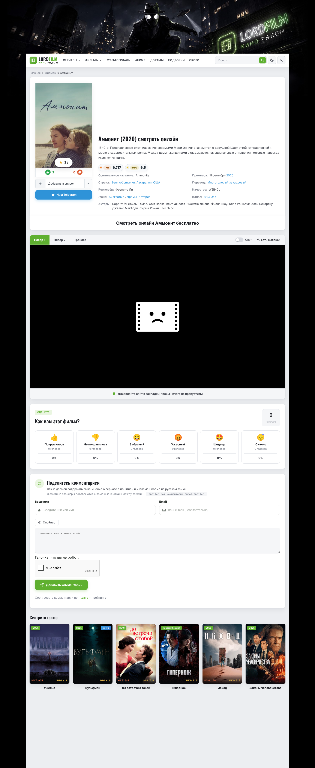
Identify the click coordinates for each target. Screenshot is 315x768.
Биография (117, 196)
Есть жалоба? (270, 240)
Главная (35, 73)
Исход (222, 688)
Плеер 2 (60, 240)
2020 (230, 175)
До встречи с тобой (136, 688)
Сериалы (70, 60)
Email (163, 501)
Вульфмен (92, 688)
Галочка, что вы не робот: (57, 557)
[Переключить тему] (272, 60)
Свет (248, 239)
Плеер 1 (39, 240)
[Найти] (262, 60)
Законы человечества (265, 688)
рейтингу (99, 597)
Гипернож (179, 688)
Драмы (132, 196)
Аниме (140, 60)
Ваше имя (42, 501)
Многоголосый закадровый (226, 182)
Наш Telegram (66, 194)
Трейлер (80, 240)
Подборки (176, 60)
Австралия (144, 182)
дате (84, 597)
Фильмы (91, 60)
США (156, 182)
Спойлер (49, 522)
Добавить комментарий (64, 585)
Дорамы (157, 60)
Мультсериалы (118, 60)
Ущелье (49, 688)
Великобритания (123, 182)
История (144, 196)
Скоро (194, 60)
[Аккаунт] (281, 60)
